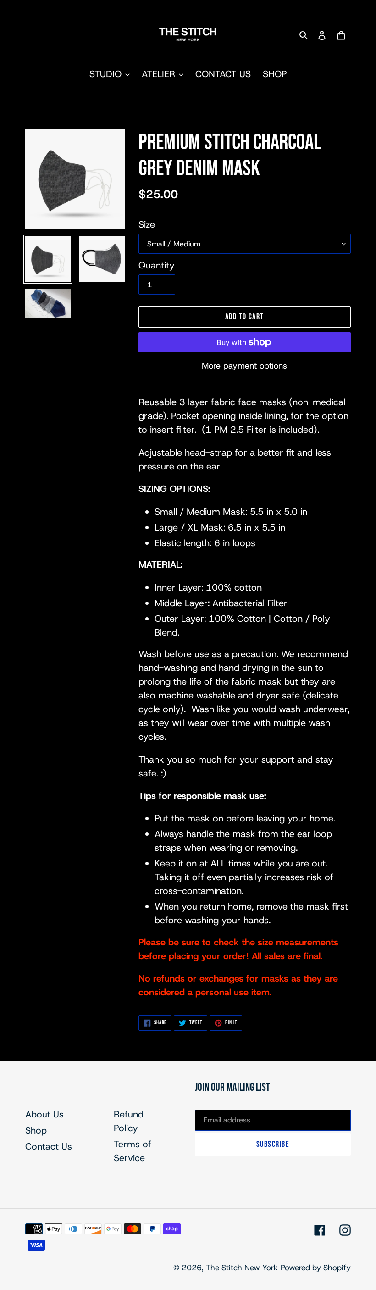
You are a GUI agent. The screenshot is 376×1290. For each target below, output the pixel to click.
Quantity (156, 265)
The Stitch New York (242, 1267)
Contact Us (48, 1146)
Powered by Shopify (316, 1267)
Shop (36, 1130)
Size (146, 224)
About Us (44, 1114)
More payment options (244, 365)
